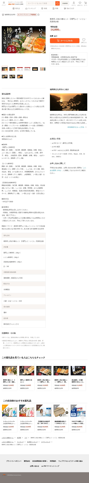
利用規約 (53, 461)
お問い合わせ (34, 466)
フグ (26, 438)
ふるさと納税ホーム (7, 438)
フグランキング (45, 442)
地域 (45, 8)
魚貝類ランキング (32, 442)
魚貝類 (19, 438)
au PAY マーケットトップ (50, 466)
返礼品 (17, 8)
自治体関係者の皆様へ (40, 461)
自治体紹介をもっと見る (76, 127)
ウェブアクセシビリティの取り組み (70, 461)
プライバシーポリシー (13, 461)
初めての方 (70, 8)
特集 (56, 8)
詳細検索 (65, 3)
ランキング (32, 8)
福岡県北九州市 (10, 14)
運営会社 (27, 461)
